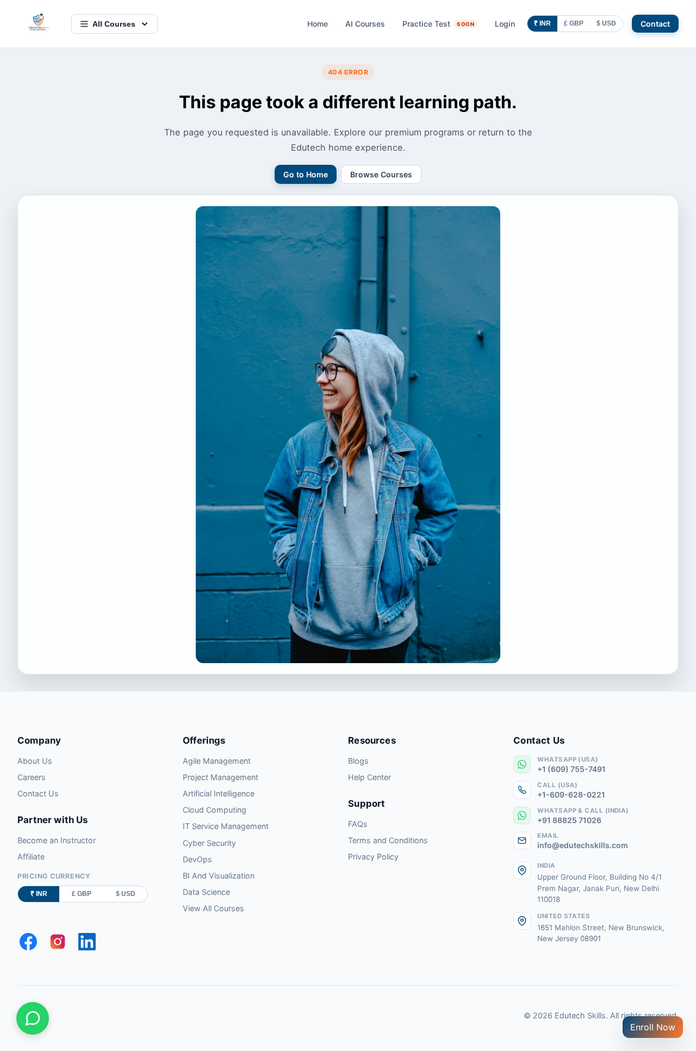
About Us (34, 760)
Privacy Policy (373, 856)
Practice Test (438, 23)
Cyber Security (209, 843)
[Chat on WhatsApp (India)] (32, 1018)
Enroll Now (652, 1027)
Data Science (206, 892)
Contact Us (38, 793)
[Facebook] (28, 942)
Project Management (220, 777)
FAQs (358, 824)
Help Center (369, 777)
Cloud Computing (214, 809)
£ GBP (573, 23)
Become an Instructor (56, 840)
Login (505, 23)
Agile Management (217, 760)
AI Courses (365, 23)
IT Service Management (226, 826)
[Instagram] (58, 942)
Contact (655, 23)
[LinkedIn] (87, 942)
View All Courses (213, 908)
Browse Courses (381, 174)
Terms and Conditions (388, 840)
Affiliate (31, 856)
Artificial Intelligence (218, 793)
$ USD (606, 23)
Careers (31, 777)
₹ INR (542, 23)
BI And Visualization (218, 875)
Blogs (358, 760)
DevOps (197, 859)
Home (317, 23)
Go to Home (305, 174)
